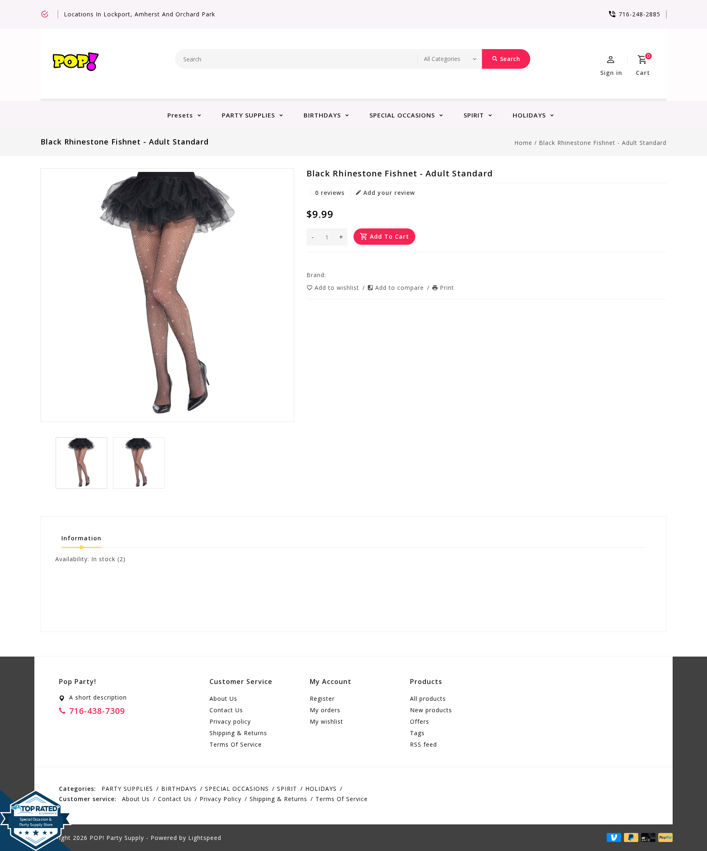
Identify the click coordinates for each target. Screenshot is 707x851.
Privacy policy (230, 721)
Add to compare (400, 287)
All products (428, 698)
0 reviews (329, 192)
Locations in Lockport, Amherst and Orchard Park (139, 14)
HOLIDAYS (529, 115)
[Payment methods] (664, 837)
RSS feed (423, 744)
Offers (419, 721)
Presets (180, 115)
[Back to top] (682, 826)
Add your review (389, 192)
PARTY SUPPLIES (248, 115)
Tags (417, 733)
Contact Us (226, 710)
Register (322, 698)
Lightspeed (204, 838)
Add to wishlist (338, 287)
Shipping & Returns (238, 733)
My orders (325, 710)
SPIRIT (474, 115)
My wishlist (326, 721)
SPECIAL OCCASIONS (402, 115)
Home (523, 143)
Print (447, 287)
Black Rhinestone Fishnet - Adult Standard (602, 143)
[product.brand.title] (328, 275)
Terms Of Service (235, 744)
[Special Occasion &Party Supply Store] (36, 796)
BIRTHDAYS (322, 115)
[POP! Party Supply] (76, 63)
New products (431, 710)
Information (81, 538)
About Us (223, 698)
